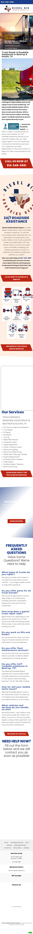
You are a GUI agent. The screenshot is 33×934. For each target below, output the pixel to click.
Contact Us (7, 848)
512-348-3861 (7, 2)
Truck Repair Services (16, 842)
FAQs (27, 842)
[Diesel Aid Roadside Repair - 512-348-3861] (30, 932)
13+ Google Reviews (16, 906)
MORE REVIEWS (16, 521)
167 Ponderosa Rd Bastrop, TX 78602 (16, 857)
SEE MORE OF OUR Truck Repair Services (16, 347)
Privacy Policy (17, 848)
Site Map (26, 848)
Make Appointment (20, 845)
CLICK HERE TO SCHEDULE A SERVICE (16, 278)
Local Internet (20, 924)
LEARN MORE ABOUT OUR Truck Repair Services (16, 473)
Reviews (9, 845)
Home (6, 842)
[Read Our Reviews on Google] (16, 893)
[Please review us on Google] (16, 913)
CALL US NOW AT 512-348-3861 (16, 163)
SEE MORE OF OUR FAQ (16, 734)
